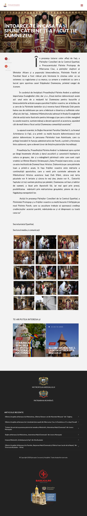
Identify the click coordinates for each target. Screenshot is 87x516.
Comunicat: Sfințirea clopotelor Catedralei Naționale (24, 348)
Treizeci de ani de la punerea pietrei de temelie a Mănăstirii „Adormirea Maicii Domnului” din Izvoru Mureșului (39, 428)
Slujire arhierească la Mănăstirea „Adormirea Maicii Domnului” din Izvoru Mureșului (33, 435)
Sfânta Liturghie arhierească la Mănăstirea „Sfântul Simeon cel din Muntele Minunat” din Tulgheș (38, 417)
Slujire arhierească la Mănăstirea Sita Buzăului (62, 350)
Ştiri (8, 19)
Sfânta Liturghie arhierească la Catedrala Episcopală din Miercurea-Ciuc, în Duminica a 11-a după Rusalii (41, 422)
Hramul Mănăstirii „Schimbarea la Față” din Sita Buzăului (24, 440)
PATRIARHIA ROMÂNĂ (43, 400)
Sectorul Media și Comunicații (19, 42)
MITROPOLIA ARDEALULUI (43, 387)
